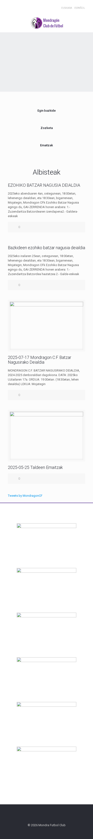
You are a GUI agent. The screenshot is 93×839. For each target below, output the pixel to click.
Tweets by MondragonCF (25, 495)
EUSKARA (66, 8)
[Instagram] (28, 5)
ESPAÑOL (79, 8)
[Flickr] (22, 5)
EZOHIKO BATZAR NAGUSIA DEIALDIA (44, 185)
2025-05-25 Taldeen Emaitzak (35, 467)
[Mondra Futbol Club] (46, 23)
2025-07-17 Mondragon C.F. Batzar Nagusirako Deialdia (39, 360)
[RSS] (35, 5)
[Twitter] (16, 5)
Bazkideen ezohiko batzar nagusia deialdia (46, 247)
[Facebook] (10, 5)
